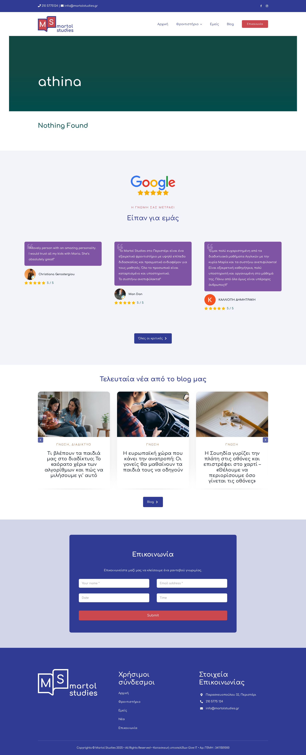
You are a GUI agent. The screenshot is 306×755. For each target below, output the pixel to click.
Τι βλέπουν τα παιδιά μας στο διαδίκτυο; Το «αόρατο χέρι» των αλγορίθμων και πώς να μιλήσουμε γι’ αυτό (74, 464)
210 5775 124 (214, 701)
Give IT (192, 747)
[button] (40, 440)
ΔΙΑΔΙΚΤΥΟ (81, 444)
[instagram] (267, 6)
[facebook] (261, 6)
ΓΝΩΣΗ (62, 444)
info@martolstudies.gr (81, 5)
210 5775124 (49, 5)
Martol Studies (105, 747)
